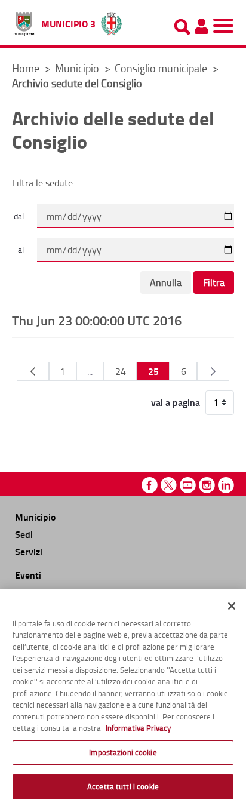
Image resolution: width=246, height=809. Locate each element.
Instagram (207, 485)
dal (19, 216)
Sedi (24, 534)
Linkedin (226, 485)
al (21, 249)
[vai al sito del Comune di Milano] (111, 21)
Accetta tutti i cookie (123, 786)
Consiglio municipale (162, 68)
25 (153, 371)
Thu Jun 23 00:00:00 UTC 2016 (97, 320)
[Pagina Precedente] (32, 371)
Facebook (150, 485)
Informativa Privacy (138, 727)
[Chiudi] (232, 606)
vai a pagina (175, 402)
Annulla (166, 282)
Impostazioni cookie (122, 752)
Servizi (28, 551)
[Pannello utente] (201, 26)
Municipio (78, 68)
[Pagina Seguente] (213, 371)
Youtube (188, 485)
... (90, 371)
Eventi (28, 575)
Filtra (214, 282)
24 (120, 371)
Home (25, 68)
